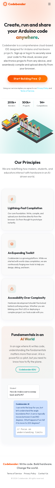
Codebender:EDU (27, 369)
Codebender (17, 4)
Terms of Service (27, 91)
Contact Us (43, 473)
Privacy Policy (42, 88)
